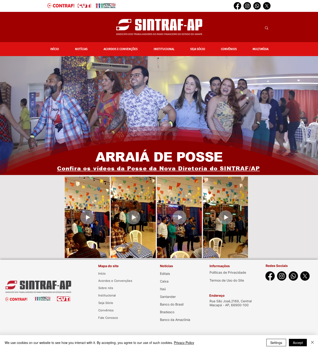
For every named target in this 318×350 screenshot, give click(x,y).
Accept (298, 342)
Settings (276, 342)
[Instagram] (247, 6)
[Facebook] (237, 6)
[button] (81, 49)
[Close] (312, 342)
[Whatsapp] (257, 6)
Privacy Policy (184, 342)
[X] (267, 6)
